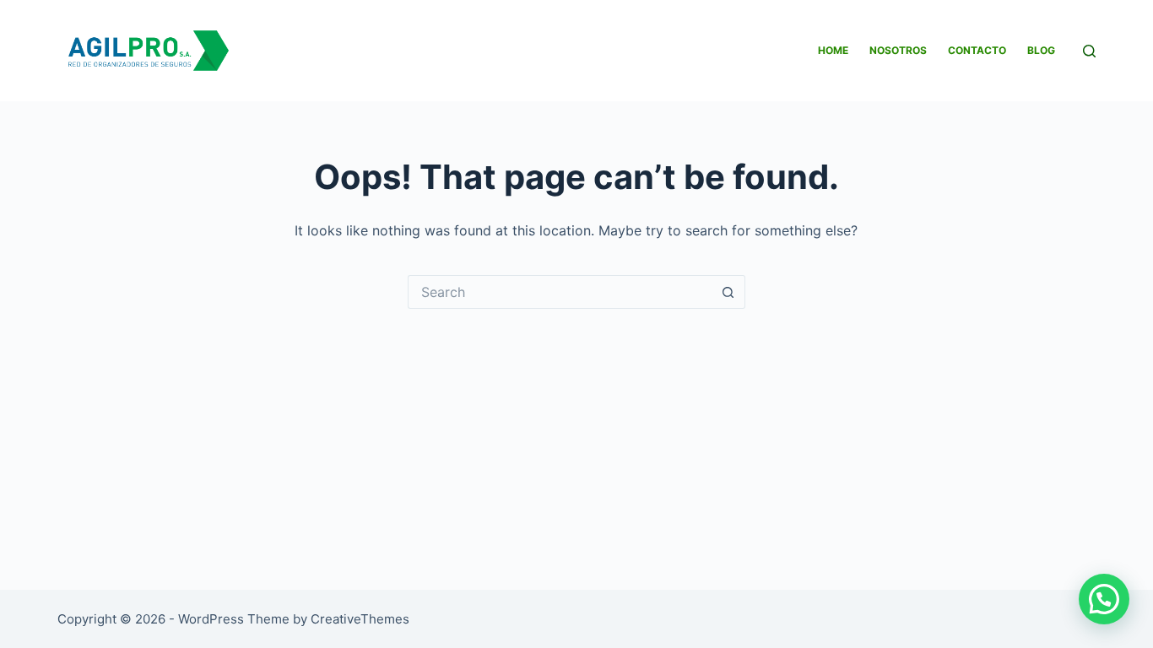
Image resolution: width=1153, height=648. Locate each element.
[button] (1104, 599)
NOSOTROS (898, 50)
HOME (833, 50)
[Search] (1089, 51)
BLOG (1041, 50)
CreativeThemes (360, 619)
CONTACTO (977, 50)
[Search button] (728, 292)
